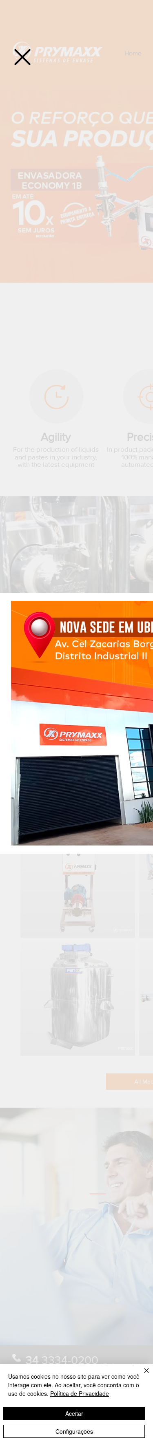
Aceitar (74, 1413)
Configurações (74, 1431)
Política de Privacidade (79, 1393)
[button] (22, 57)
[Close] (141, 1375)
